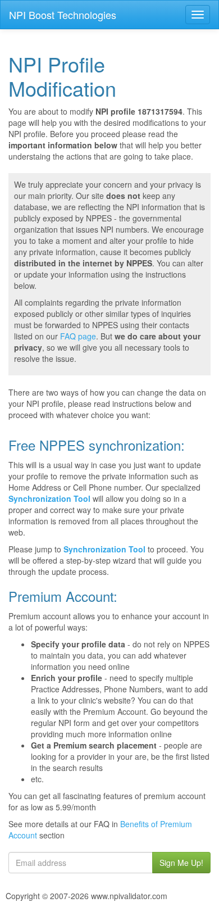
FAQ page (78, 336)
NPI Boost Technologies (62, 14)
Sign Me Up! (181, 862)
